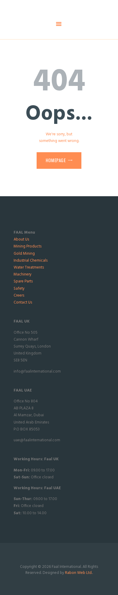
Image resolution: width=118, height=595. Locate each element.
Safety (19, 288)
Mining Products (27, 246)
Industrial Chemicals (31, 260)
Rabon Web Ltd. (78, 573)
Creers (19, 295)
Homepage (56, 160)
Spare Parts (23, 281)
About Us (21, 239)
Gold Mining (24, 253)
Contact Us (23, 302)
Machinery (22, 274)
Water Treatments (29, 267)
